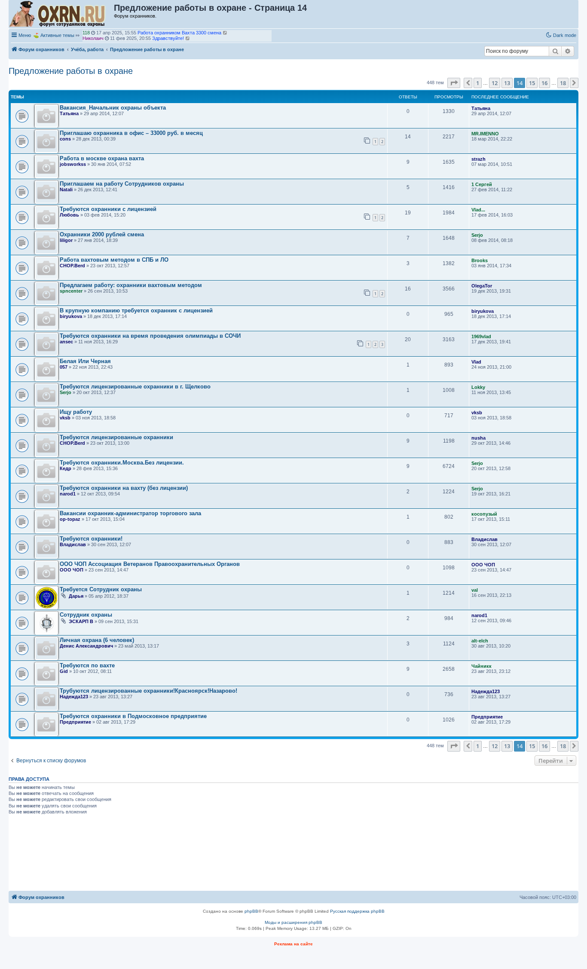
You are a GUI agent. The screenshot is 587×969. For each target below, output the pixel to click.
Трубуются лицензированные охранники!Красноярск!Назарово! (148, 691)
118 (86, 32)
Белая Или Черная (85, 361)
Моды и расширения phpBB (293, 922)
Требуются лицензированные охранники (116, 437)
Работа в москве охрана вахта (102, 158)
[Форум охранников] (61, 14)
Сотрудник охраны (86, 614)
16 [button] (544, 83)
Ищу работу (76, 412)
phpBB (251, 911)
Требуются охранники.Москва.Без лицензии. (122, 462)
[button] (453, 83)
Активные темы (57, 35)
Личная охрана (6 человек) (97, 640)
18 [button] (563, 83)
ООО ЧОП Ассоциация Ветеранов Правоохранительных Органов (150, 564)
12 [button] (495, 83)
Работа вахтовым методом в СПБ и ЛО (114, 260)
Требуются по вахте (87, 665)
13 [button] (507, 83)
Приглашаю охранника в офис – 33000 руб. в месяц (131, 133)
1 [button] (477, 83)
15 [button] (532, 83)
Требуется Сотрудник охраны (101, 589)
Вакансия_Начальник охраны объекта (113, 107)
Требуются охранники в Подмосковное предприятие (133, 716)
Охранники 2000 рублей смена (102, 234)
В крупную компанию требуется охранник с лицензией (136, 310)
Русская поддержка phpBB (357, 911)
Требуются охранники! (91, 538)
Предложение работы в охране (71, 71)
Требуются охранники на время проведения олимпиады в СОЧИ (150, 336)
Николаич (93, 38)
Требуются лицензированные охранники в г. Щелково (135, 386)
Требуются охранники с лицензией (108, 209)
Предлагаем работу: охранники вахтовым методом (131, 285)
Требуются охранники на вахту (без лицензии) (124, 488)
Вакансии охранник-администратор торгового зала (130, 513)
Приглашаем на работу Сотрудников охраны (122, 183)
